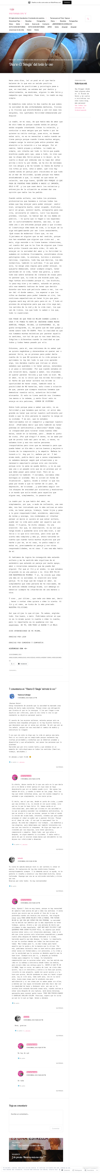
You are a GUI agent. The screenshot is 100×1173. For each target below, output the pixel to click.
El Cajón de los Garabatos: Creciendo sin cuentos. (27, 18)
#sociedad (31, 657)
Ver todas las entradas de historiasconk (80, 108)
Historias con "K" (18, 13)
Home (29, 30)
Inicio (18, 24)
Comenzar (67, 2)
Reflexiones (57, 657)
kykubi (20, 858)
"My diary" (12, 60)
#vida (39, 657)
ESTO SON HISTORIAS (17, 27)
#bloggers (14, 657)
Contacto (45, 24)
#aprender (20, 60)
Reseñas (28, 21)
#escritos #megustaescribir (44, 60)
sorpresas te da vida (16, 30)
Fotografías (41, 21)
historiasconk (26, 776)
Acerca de (35, 24)
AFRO (50, 27)
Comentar (55, 1128)
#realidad (22, 657)
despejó (65, 27)
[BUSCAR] (88, 19)
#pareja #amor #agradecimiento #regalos (70, 60)
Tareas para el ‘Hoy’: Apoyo (60, 18)
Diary (53, 21)
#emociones (29, 60)
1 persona (21, 762)
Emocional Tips (14, 21)
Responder (59, 767)
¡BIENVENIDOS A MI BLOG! (62, 24)
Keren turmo (46, 657)
